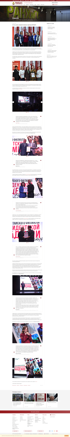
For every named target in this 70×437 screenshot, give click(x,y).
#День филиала (14, 385)
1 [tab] (26, 156)
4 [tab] (28, 81)
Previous (13, 71)
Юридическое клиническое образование (37, 420)
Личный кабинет (33, 0)
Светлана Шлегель (26, 218)
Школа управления (37, 419)
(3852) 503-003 (55, 2)
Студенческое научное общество (29, 420)
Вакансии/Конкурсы (14, 425)
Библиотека (22, 0)
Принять (66, 435)
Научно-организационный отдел (30, 426)
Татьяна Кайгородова (28, 174)
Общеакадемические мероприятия (29, 423)
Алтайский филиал (29, 2)
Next (41, 71)
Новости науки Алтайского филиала (30, 421)
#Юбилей (29, 385)
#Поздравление (25, 385)
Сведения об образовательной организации (43, 0)
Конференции (28, 424)
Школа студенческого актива (38, 418)
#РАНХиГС (18, 385)
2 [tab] (27, 156)
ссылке (36, 381)
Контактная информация (15, 427)
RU (55, 0)
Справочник (27, 0)
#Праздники (21, 385)
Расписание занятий (16, 0)
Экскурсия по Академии (14, 426)
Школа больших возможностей (36, 417)
